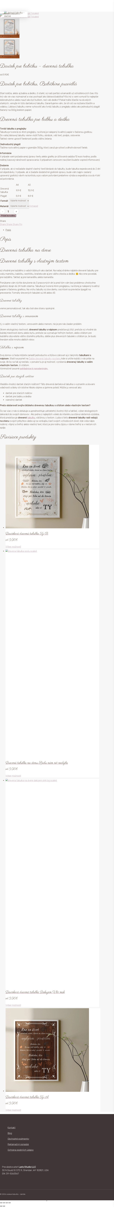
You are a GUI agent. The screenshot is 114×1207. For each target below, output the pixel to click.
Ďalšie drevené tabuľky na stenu (45, 358)
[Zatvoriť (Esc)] (9, 1202)
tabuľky (31, 417)
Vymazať (33, 206)
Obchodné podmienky (18, 1138)
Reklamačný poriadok (18, 1144)
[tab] (47, 230)
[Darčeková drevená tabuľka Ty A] (47, 1091)
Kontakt (11, 1127)
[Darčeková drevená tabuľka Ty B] (47, 527)
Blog (10, 1133)
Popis (8, 230)
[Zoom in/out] (1, 1202)
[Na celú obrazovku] (4, 1202)
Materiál (4, 206)
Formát (4, 201)
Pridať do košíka (8, 216)
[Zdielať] (7, 1202)
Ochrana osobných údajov (21, 1150)
